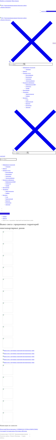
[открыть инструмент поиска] (31, 62)
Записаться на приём (51, 11)
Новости (5, 218)
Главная (4, 216)
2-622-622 (43, 11)
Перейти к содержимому (6, 0)
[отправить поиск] (24, 64)
